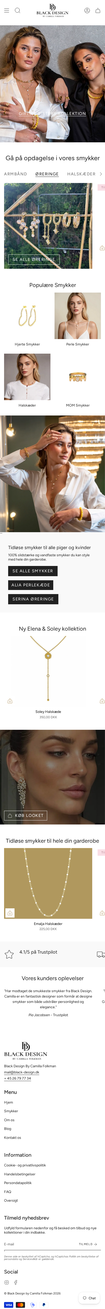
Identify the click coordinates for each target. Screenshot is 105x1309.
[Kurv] (98, 10)
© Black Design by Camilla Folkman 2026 (32, 1293)
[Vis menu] (6, 10)
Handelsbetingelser (19, 1174)
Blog (7, 1129)
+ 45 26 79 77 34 (17, 1078)
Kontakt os (12, 1138)
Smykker (11, 1111)
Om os (9, 1120)
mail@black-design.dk (21, 1072)
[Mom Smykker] (78, 377)
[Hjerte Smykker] (27, 316)
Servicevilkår (30, 1259)
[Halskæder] (27, 377)
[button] (18, 10)
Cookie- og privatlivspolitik (25, 1165)
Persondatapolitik (18, 1183)
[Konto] (87, 10)
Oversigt (11, 1200)
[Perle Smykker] (78, 316)
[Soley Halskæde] (48, 671)
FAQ (7, 1192)
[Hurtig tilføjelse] (10, 700)
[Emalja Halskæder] (48, 883)
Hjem (8, 1102)
